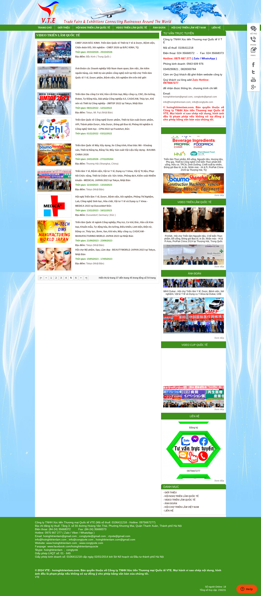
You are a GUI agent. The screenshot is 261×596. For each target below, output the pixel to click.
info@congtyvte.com (202, 102)
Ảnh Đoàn (159, 27)
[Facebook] (253, 67)
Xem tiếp (219, 195)
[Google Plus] (253, 89)
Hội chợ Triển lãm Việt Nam (188, 27)
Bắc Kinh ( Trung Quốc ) (93, 54)
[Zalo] (253, 45)
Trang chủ (45, 27)
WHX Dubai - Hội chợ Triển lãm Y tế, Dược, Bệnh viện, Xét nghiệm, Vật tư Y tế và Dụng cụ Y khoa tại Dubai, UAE (193, 278)
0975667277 (193, 457)
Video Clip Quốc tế (195, 345)
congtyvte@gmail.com (205, 96)
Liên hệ (216, 27)
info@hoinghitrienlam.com (176, 102)
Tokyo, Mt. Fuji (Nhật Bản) (94, 110)
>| (86, 278)
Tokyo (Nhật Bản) (93, 187)
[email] (253, 55)
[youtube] (253, 82)
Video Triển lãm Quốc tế (131, 27)
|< (41, 278)
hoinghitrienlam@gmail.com (177, 96)
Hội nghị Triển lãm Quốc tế (93, 27)
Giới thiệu (64, 27)
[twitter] (253, 74)
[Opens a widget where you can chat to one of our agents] (246, 589)
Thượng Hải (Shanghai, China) (96, 161)
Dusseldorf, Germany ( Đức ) (95, 212)
